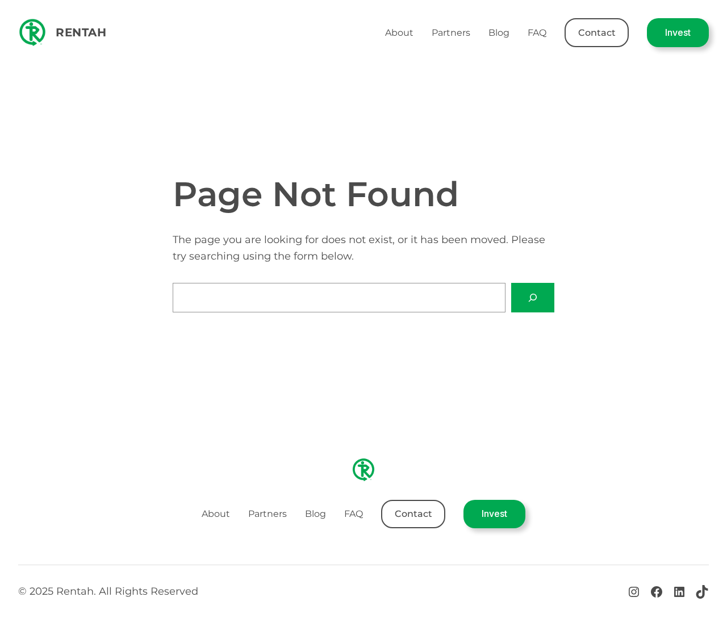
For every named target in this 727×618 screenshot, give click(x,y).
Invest (678, 32)
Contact (597, 32)
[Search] (532, 297)
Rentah (81, 32)
